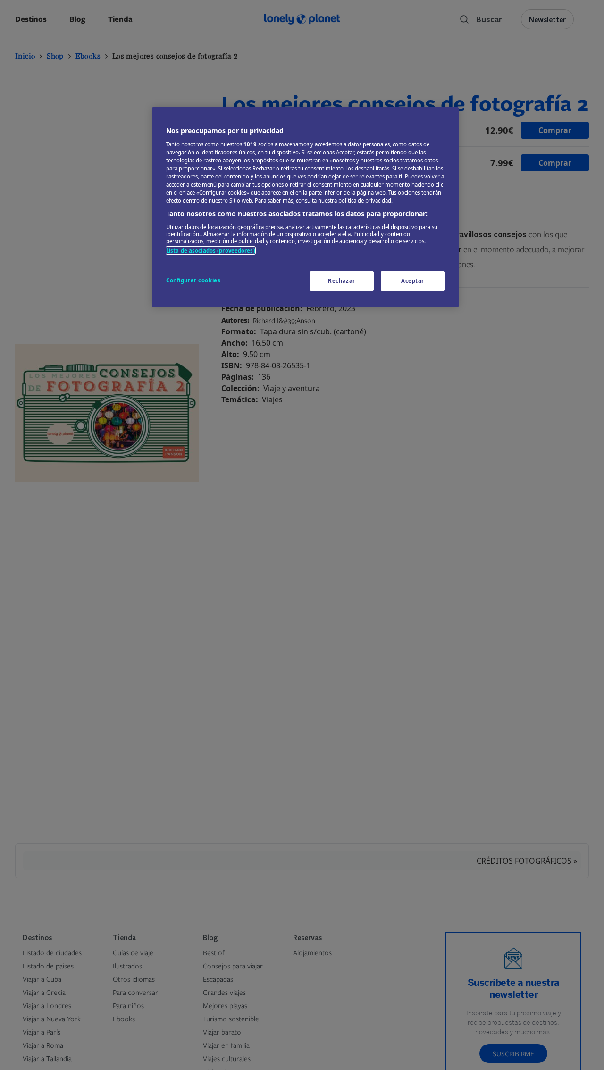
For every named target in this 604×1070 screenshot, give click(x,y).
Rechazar (341, 280)
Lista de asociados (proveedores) (210, 250)
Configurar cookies (193, 280)
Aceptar (412, 280)
